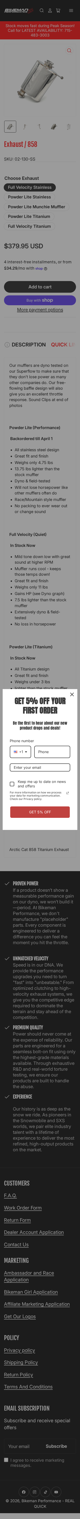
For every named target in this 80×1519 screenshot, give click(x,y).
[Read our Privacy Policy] (67, 793)
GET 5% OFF (40, 812)
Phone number (22, 741)
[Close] (72, 694)
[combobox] (20, 752)
